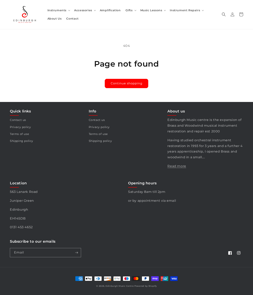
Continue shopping (126, 83)
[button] (58, 10)
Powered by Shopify (145, 286)
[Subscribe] (76, 252)
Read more (176, 166)
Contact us (18, 120)
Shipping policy (21, 141)
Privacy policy (20, 127)
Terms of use (19, 134)
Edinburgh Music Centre (120, 286)
